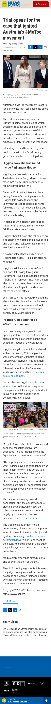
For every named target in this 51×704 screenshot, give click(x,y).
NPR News (10, 601)
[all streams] (47, 700)
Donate (42, 4)
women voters (29, 518)
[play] (4, 700)
